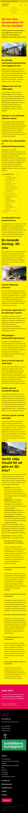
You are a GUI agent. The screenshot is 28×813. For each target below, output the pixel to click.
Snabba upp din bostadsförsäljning (9, 205)
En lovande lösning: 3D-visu (9, 193)
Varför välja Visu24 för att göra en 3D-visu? (10, 211)
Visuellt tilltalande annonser (11, 194)
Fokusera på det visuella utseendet (10, 208)
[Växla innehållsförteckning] (17, 174)
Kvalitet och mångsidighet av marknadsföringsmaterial (12, 187)
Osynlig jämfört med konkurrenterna (10, 190)
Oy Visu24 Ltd (6, 719)
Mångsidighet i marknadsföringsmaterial (10, 199)
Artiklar (4, 791)
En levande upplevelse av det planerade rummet (11, 197)
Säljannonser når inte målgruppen (10, 181)
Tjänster (4, 756)
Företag (4, 795)
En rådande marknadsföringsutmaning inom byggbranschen (11, 178)
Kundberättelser (7, 787)
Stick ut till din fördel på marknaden (10, 202)
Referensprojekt (7, 784)
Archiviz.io (3, 809)
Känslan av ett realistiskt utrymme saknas (11, 184)
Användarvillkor (4, 810)
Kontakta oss (6, 780)
